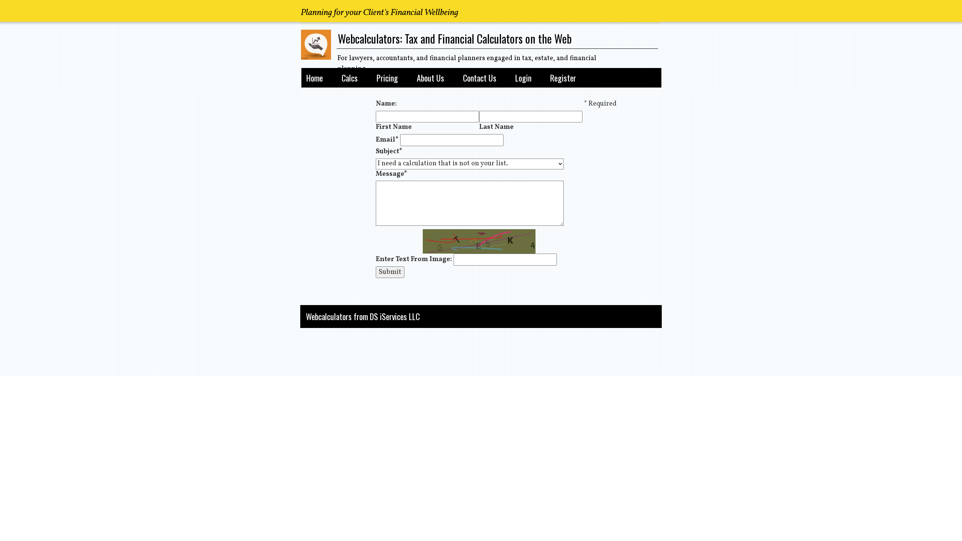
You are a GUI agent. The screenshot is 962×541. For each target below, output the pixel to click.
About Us (430, 78)
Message (391, 174)
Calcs (350, 78)
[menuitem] (314, 76)
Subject (389, 151)
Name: (386, 104)
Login (523, 78)
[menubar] (479, 76)
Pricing (387, 78)
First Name (394, 127)
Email (387, 140)
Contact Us (479, 78)
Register (563, 78)
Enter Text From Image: (414, 259)
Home (314, 78)
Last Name (496, 127)
